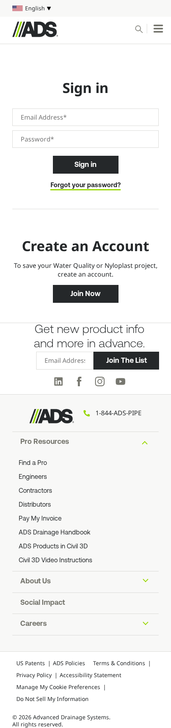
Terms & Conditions (119, 663)
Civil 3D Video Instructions (55, 561)
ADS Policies (69, 663)
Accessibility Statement (90, 675)
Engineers (33, 477)
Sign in (85, 164)
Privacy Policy (34, 675)
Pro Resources (44, 442)
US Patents (30, 663)
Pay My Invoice (40, 519)
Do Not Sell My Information (52, 699)
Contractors (35, 491)
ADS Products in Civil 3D (53, 547)
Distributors (35, 505)
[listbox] (85, 8)
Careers (33, 624)
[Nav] (158, 29)
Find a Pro (33, 463)
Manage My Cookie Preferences (58, 687)
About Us (35, 581)
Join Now (85, 293)
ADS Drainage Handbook (54, 533)
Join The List (126, 360)
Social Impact (42, 603)
